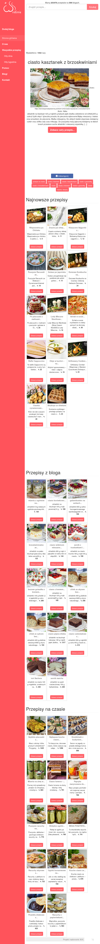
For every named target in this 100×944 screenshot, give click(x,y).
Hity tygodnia (9, 61)
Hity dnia (7, 55)
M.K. (82, 939)
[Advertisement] (62, 30)
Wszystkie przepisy (11, 49)
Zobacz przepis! (36, 247)
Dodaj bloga (8, 29)
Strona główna (9, 38)
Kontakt (6, 79)
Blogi (4, 73)
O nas (5, 44)
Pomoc (5, 67)
